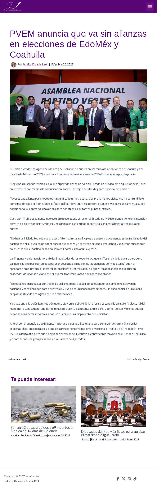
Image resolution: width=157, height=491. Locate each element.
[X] (123, 479)
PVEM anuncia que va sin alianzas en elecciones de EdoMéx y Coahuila (78, 44)
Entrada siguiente (140, 359)
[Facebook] (117, 479)
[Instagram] (129, 479)
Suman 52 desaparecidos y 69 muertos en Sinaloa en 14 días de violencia (42, 429)
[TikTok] (135, 479)
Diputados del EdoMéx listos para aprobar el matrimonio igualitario (113, 433)
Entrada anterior (16, 359)
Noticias (15, 435)
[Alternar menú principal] (150, 6)
